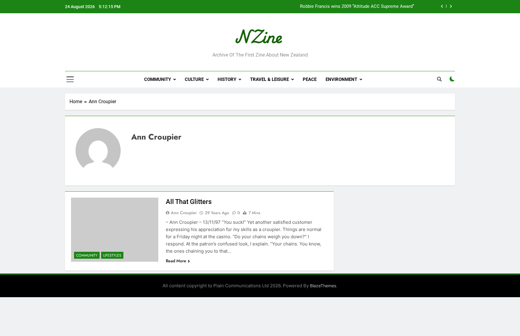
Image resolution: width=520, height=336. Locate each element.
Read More (176, 261)
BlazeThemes (323, 285)
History (227, 79)
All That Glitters (189, 201)
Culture (194, 79)
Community (157, 79)
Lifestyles (112, 255)
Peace (310, 79)
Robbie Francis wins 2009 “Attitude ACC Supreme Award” (357, 6)
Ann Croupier (184, 213)
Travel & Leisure (269, 79)
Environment (341, 79)
